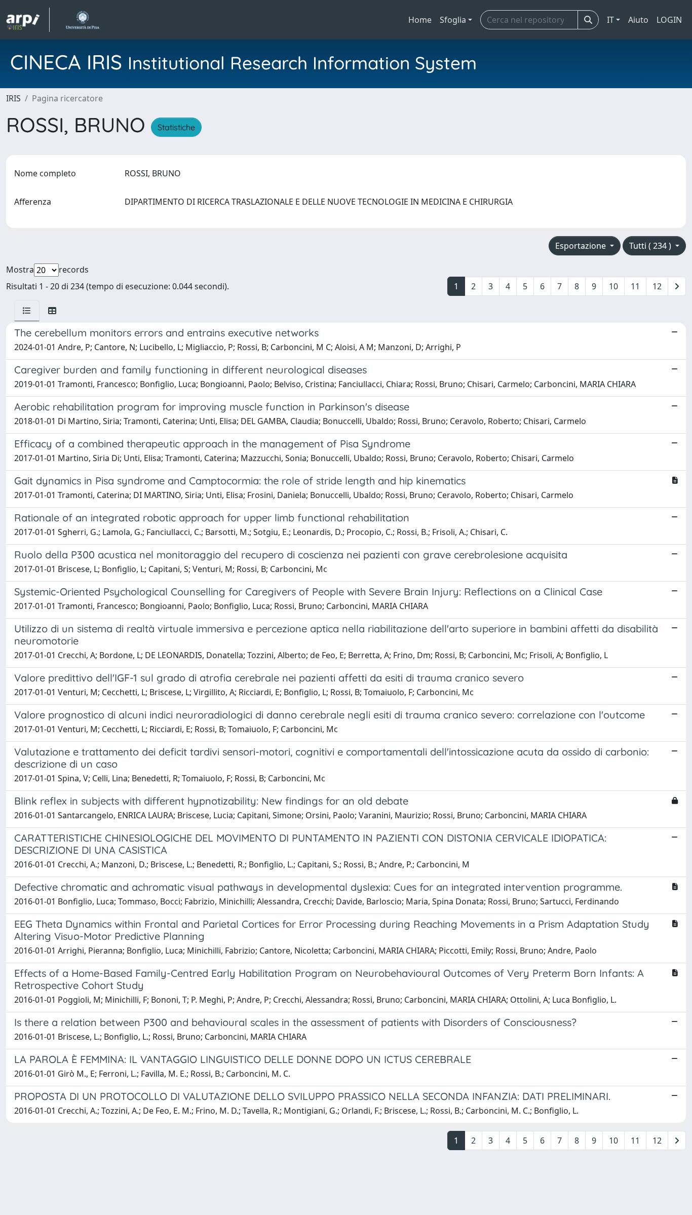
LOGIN (669, 19)
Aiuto (638, 19)
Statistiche (176, 127)
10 (613, 286)
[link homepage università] (82, 20)
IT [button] (610, 19)
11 (635, 286)
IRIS (13, 98)
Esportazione (581, 245)
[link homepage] (28, 20)
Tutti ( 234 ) (651, 245)
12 (657, 286)
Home (420, 19)
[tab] (27, 310)
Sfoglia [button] (453, 19)
